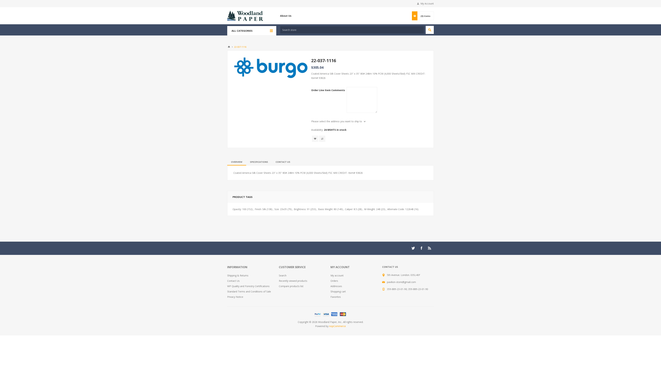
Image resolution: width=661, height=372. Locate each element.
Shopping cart (338, 291)
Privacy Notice (235, 296)
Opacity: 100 (239, 209)
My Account (427, 3)
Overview (236, 161)
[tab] (236, 162)
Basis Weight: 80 (327, 209)
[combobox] (352, 30)
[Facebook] (421, 248)
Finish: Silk (260, 209)
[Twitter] (413, 248)
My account (337, 275)
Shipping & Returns (237, 275)
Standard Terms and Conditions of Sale (249, 291)
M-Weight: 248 (372, 209)
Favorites (335, 296)
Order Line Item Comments (328, 90)
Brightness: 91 (302, 209)
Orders (334, 280)
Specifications (259, 161)
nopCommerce (337, 326)
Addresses (336, 286)
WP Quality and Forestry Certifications (248, 286)
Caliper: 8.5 (351, 209)
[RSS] (429, 248)
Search (430, 30)
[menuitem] (253, 275)
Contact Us (283, 161)
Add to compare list (322, 139)
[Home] (229, 47)
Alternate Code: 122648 (400, 209)
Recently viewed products (293, 280)
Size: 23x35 (280, 209)
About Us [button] (285, 15)
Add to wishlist (315, 139)
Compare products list (291, 286)
